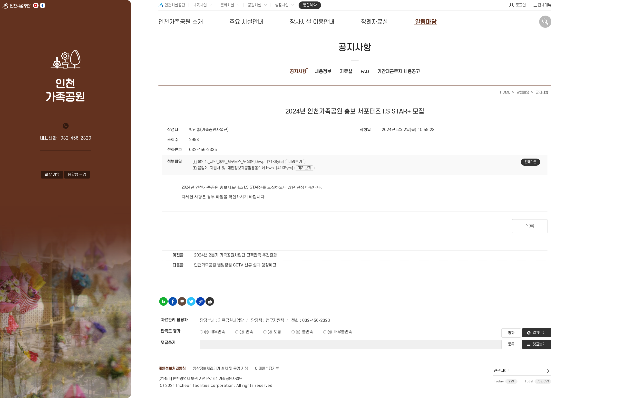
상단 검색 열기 (545, 22)
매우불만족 (343, 332)
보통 (277, 332)
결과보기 (539, 333)
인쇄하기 (209, 301)
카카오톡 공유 (182, 301)
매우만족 (217, 332)
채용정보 (323, 71)
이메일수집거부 (267, 368)
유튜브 (36, 5)
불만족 (307, 332)
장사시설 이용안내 (312, 22)
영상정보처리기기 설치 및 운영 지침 (220, 368)
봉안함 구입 (77, 174)
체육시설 (200, 5)
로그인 (521, 5)
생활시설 (282, 5)
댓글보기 (539, 344)
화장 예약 (52, 174)
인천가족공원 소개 (180, 22)
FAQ (365, 71)
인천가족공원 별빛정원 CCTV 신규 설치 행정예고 (235, 265)
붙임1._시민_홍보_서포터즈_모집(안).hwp (230, 162)
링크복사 (200, 301)
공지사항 (298, 71)
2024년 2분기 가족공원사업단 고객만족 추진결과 (235, 255)
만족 (249, 332)
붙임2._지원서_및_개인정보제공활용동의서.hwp (235, 168)
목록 (530, 226)
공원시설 (254, 5)
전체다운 (530, 162)
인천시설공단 (175, 5)
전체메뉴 (544, 5)
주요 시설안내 (246, 22)
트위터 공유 (191, 301)
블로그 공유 (163, 301)
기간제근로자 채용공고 (398, 71)
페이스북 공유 (172, 301)
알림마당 (426, 22)
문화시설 (227, 5)
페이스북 (42, 5)
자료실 (346, 71)
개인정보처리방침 (172, 368)
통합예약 (310, 5)
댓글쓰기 (168, 343)
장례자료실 (374, 22)
